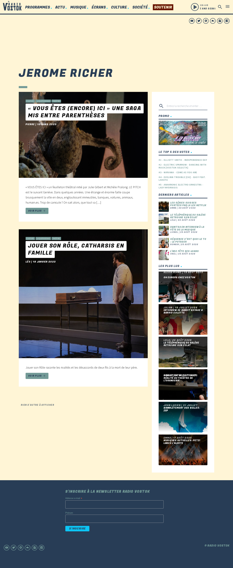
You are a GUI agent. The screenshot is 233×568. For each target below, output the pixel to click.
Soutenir (163, 7)
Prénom (69, 513)
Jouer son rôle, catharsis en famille (76, 249)
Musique (78, 7)
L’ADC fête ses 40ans (184, 251)
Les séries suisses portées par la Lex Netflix (188, 204)
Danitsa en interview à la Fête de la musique (187, 228)
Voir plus (37, 210)
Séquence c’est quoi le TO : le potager (188, 240)
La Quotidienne (43, 101)
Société (140, 7)
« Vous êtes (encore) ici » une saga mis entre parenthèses (84, 112)
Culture (119, 7)
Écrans (99, 7)
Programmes (37, 7)
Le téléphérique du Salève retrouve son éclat (188, 216)
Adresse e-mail (73, 498)
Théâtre (56, 101)
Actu (60, 7)
